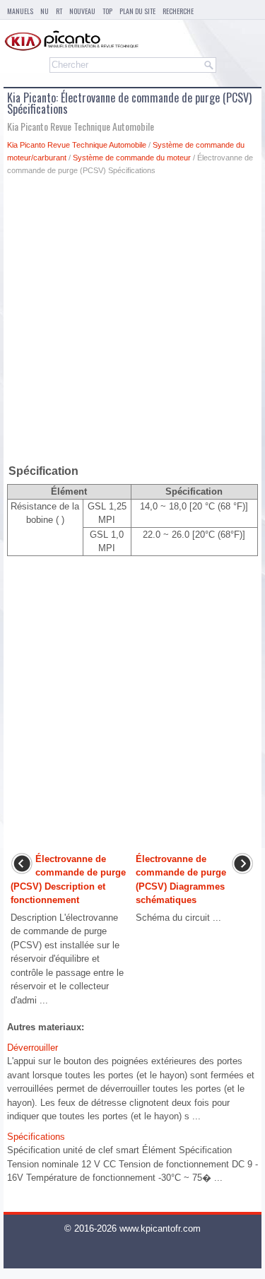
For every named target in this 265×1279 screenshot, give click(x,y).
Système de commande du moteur (132, 157)
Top (107, 11)
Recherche (178, 11)
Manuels (20, 11)
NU (44, 11)
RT (59, 11)
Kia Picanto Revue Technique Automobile (76, 145)
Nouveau (82, 11)
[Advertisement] (132, 322)
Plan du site (137, 11)
